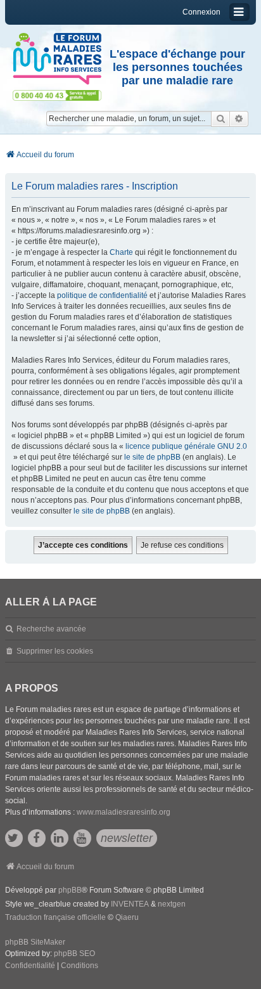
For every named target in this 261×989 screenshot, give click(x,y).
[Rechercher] (220, 118)
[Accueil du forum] (57, 59)
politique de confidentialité (102, 295)
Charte (121, 252)
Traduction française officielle (55, 917)
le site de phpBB (152, 457)
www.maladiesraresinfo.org (123, 812)
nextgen (172, 904)
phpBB (70, 890)
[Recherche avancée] (239, 118)
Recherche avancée (51, 628)
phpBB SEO (74, 953)
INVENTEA (130, 904)
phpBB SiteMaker (35, 942)
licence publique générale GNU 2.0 (186, 446)
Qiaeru (127, 917)
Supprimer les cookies (54, 651)
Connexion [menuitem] (201, 12)
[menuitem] (30, 966)
